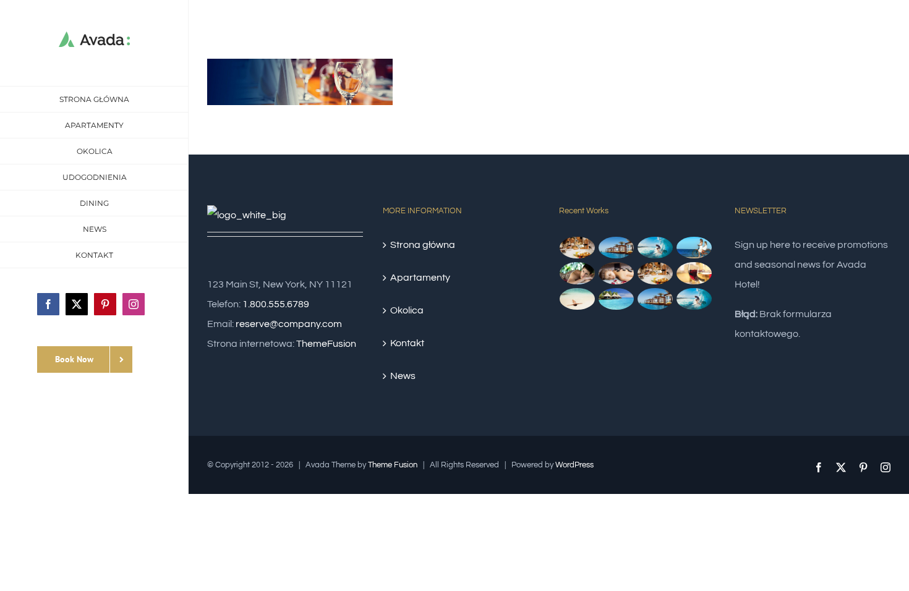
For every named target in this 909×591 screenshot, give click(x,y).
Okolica (407, 310)
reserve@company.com (289, 324)
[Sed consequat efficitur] (694, 273)
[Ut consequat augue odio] (655, 299)
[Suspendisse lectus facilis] (694, 248)
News (403, 376)
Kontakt (407, 343)
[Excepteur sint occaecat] (655, 248)
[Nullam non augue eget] (694, 299)
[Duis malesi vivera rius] (616, 299)
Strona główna (422, 245)
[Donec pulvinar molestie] (577, 273)
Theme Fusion (392, 465)
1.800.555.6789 (275, 304)
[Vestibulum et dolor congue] (616, 273)
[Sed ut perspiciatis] (616, 248)
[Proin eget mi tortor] (577, 299)
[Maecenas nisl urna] (655, 273)
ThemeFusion (326, 344)
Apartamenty (420, 278)
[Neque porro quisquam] (577, 248)
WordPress (574, 465)
